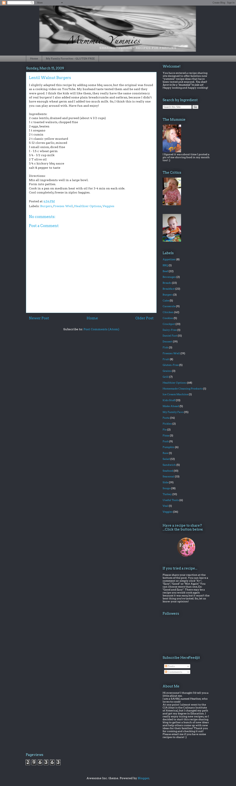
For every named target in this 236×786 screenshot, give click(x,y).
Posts (171, 666)
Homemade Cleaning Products (183, 388)
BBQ (165, 265)
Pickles (167, 423)
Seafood (168, 470)
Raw (165, 453)
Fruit (166, 359)
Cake (166, 300)
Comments (174, 671)
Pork (166, 441)
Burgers (46, 206)
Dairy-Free (170, 329)
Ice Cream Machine (175, 394)
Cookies (168, 318)
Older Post (144, 318)
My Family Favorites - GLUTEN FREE (70, 58)
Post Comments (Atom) (101, 329)
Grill (166, 376)
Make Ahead (171, 406)
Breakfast (169, 288)
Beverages (169, 276)
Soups (167, 488)
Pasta (166, 417)
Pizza (166, 435)
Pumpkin (168, 447)
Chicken (168, 312)
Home (34, 58)
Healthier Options (87, 206)
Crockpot (169, 323)
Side (165, 482)
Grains (167, 370)
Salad (166, 458)
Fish (165, 347)
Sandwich (169, 464)
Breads (167, 282)
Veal (165, 505)
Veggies (108, 206)
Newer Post (39, 318)
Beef (165, 271)
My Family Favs (173, 412)
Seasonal (168, 476)
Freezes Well (63, 206)
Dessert (167, 341)
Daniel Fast (170, 335)
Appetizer (169, 259)
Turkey (167, 494)
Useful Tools (171, 500)
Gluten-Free (171, 364)
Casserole (169, 306)
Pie (165, 429)
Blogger (143, 778)
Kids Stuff (169, 400)
